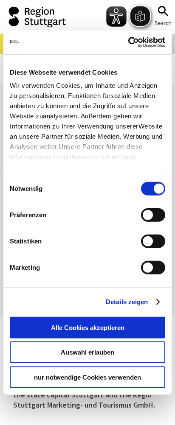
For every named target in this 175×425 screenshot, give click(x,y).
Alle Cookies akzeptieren (87, 327)
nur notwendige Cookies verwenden (87, 376)
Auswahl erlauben (87, 352)
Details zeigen (127, 301)
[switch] (153, 214)
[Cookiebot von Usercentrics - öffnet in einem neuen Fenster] (128, 42)
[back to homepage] (38, 17)
